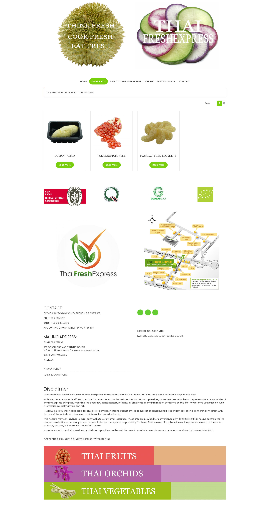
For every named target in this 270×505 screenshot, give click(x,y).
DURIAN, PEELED (65, 156)
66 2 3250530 (93, 313)
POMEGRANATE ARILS (112, 156)
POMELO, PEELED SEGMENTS (158, 156)
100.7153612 (177, 335)
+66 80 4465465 (84, 327)
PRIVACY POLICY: (52, 368)
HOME (83, 81)
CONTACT (184, 81)
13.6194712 (153, 335)
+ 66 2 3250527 (57, 318)
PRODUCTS (97, 81)
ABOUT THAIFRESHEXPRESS (125, 81)
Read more (65, 164)
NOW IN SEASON (166, 81)
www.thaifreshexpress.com (92, 394)
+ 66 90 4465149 (60, 322)
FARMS (149, 81)
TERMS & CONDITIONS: (55, 374)
